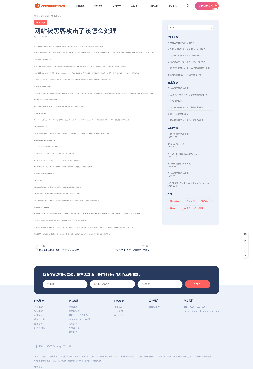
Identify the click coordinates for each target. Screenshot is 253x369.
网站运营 (119, 300)
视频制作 (73, 331)
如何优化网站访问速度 (178, 134)
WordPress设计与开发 (79, 319)
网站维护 (39, 300)
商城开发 (73, 323)
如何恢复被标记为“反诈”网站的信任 (185, 120)
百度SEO (118, 306)
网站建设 (74, 300)
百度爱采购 (154, 306)
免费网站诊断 (206, 6)
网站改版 (73, 306)
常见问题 (45, 16)
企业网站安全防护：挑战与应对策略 (184, 74)
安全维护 (55, 16)
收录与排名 (39, 319)
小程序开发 (74, 327)
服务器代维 (39, 327)
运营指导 (38, 323)
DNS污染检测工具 (175, 143)
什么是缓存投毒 (174, 100)
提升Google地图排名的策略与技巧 (183, 153)
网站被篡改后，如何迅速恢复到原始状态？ (187, 61)
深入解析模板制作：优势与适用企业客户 (186, 49)
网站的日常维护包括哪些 (179, 88)
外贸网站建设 (75, 310)
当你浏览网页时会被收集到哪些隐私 (133, 249)
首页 (36, 16)
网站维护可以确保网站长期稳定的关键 (185, 107)
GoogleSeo (119, 315)
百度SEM (118, 310)
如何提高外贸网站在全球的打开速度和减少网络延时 (190, 68)
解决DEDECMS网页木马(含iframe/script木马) (60, 249)
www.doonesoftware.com (70, 360)
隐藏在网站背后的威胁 (178, 113)
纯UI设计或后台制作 (78, 315)
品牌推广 (154, 300)
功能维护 (38, 306)
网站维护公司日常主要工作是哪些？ (184, 55)
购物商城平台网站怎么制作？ (181, 42)
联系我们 (188, 300)
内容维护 (38, 315)
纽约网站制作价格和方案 (179, 163)
